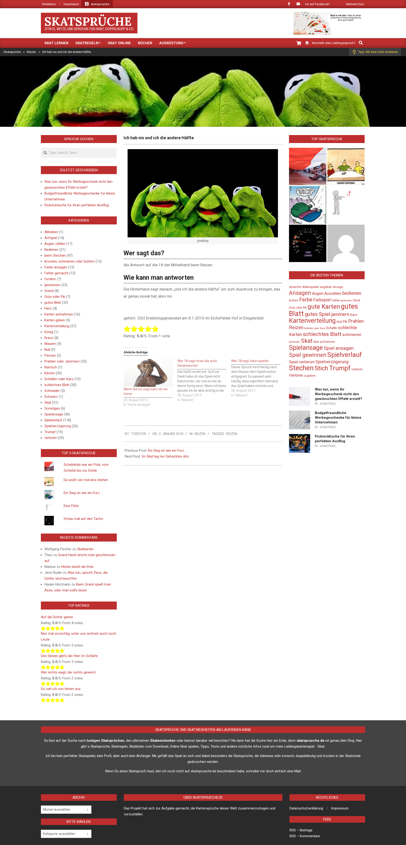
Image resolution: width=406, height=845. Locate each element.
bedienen (351, 293)
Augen (318, 293)
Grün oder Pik (54, 297)
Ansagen (300, 293)
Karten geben (54, 320)
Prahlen (356, 321)
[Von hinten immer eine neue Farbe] (346, 243)
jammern (340, 314)
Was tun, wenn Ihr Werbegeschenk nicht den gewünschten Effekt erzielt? (338, 394)
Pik (345, 322)
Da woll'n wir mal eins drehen (86, 480)
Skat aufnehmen (324, 341)
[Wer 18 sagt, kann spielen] (258, 378)
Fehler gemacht (56, 273)
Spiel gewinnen (307, 355)
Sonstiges (52, 408)
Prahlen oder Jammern (62, 361)
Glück (356, 300)
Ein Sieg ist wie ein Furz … (167, 450)
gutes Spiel (317, 314)
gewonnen (52, 285)
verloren (50, 438)
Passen (50, 355)
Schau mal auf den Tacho (83, 519)
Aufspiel (50, 238)
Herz (48, 308)
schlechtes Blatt (56, 385)
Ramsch (50, 367)
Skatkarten (85, 549)
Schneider (52, 391)
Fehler (336, 300)
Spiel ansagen (339, 348)
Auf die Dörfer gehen (57, 617)
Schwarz (51, 397)
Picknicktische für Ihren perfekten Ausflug (76, 205)
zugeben (310, 375)
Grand (49, 291)
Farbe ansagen (55, 267)
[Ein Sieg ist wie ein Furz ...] (307, 204)
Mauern (50, 344)
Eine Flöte (71, 506)
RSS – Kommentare (304, 836)
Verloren (296, 375)
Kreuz (48, 338)
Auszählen (332, 293)
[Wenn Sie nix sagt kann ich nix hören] (148, 373)
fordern (50, 279)
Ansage (338, 287)
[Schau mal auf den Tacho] (307, 243)
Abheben (51, 232)
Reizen (200, 434)
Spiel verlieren (302, 361)
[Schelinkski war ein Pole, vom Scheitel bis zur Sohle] (307, 166)
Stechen (301, 368)
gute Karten (324, 306)
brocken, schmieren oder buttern (69, 261)
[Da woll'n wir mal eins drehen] (346, 166)
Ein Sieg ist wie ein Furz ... (83, 493)
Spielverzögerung (57, 426)
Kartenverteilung (56, 326)
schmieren (351, 334)
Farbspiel (322, 299)
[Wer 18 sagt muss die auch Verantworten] (204, 380)
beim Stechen (55, 255)
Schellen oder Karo (59, 379)
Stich (321, 368)
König (48, 332)
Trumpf (50, 432)
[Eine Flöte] (346, 204)
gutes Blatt (52, 302)
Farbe (305, 300)
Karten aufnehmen (58, 314)
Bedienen (51, 249)
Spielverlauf (53, 420)
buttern (293, 300)
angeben (326, 287)
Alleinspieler (310, 287)
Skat (47, 402)
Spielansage (53, 414)
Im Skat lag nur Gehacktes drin (165, 456)
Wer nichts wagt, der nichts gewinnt (68, 672)
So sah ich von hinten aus (61, 689)
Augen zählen (54, 244)
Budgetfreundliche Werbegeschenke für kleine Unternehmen (338, 417)
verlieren (357, 369)
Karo (353, 315)
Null (47, 349)
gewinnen (346, 300)
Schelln (331, 328)
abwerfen (295, 287)
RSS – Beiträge (300, 830)
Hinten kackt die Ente (77, 567)
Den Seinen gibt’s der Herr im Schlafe (69, 656)
